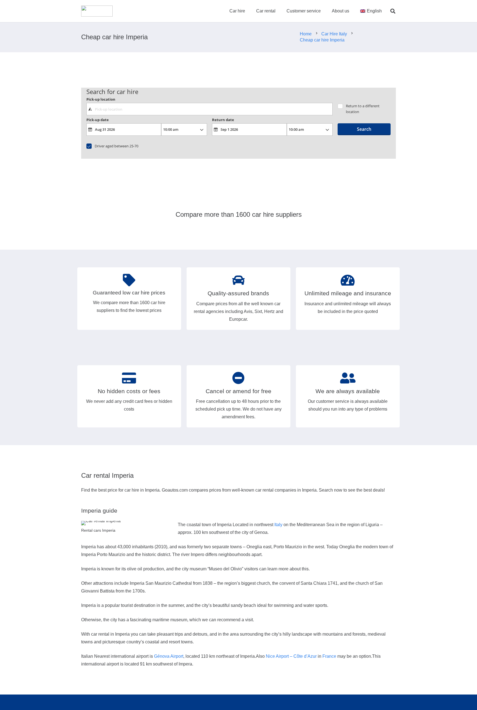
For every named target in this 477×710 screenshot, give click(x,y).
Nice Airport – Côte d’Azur (291, 656)
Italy (278, 524)
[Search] (392, 11)
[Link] (97, 11)
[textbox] (209, 109)
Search (364, 129)
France (329, 656)
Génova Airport (168, 656)
